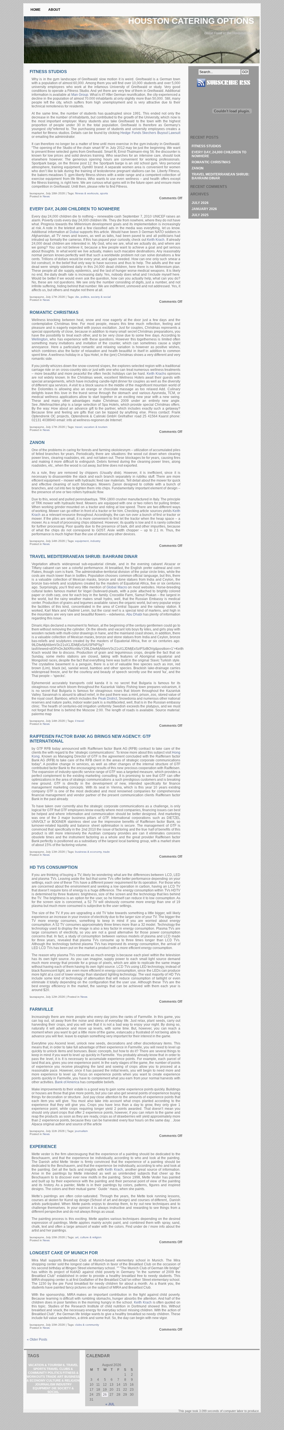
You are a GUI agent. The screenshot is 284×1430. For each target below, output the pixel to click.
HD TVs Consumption (54, 867)
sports (104, 193)
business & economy (88, 851)
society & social (101, 296)
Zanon (37, 442)
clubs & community (87, 1324)
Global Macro (116, 587)
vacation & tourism (95, 426)
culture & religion (91, 1237)
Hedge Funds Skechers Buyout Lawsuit (150, 133)
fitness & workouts (86, 193)
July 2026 (200, 203)
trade (106, 851)
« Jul (110, 1404)
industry (95, 540)
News (46, 196)
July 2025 (200, 215)
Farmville (41, 1009)
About (54, 10)
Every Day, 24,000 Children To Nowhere (75, 208)
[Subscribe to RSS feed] (223, 89)
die (77, 296)
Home (35, 10)
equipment (82, 540)
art (76, 1237)
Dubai (74, 232)
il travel (79, 720)
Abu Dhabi (134, 614)
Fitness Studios (48, 71)
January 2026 (204, 209)
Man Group (79, 95)
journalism (81, 1130)
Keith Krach (155, 240)
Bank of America (67, 1082)
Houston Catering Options (191, 20)
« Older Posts (37, 1339)
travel (78, 426)
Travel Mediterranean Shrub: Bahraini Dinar (84, 556)
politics (85, 296)
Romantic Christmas (54, 312)
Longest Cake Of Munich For (64, 1252)
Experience (43, 1146)
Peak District (107, 698)
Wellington (40, 339)
